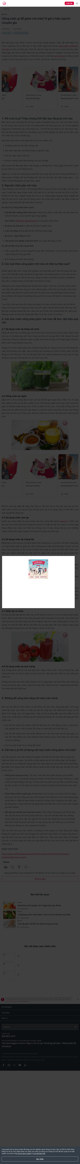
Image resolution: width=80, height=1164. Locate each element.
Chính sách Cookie (24, 1154)
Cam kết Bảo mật (39, 1154)
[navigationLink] (4, 3)
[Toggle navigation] (77, 3)
